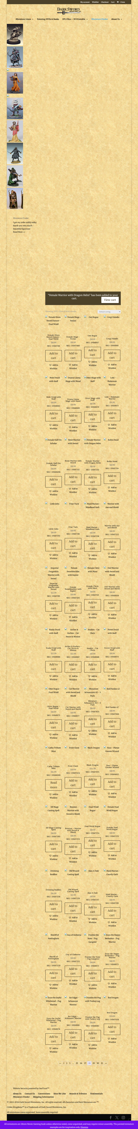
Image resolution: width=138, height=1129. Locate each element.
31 (102, 1063)
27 (85, 1063)
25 (77, 1063)
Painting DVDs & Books (48, 19)
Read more (53, 785)
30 (98, 1063)
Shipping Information (43, 1097)
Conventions (44, 1093)
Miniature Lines (23, 19)
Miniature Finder (99, 19)
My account (85, 2)
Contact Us (30, 1093)
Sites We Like (60, 1093)
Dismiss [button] (84, 1127)
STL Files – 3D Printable (73, 19)
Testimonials (96, 1093)
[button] (53, 366)
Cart (113, 2)
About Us (115, 19)
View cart (110, 300)
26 (81, 1063)
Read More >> (19, 232)
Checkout (105, 2)
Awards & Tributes (78, 1093)
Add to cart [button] (53, 356)
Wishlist (95, 2)
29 (93, 1063)
